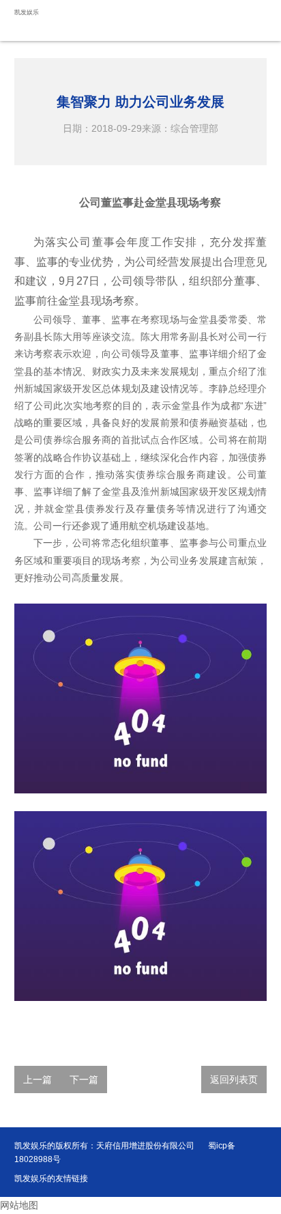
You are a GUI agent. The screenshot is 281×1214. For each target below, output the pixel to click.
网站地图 (19, 1205)
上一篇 (37, 1079)
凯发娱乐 (26, 12)
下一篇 (84, 1079)
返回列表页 (234, 1079)
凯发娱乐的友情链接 (51, 1178)
